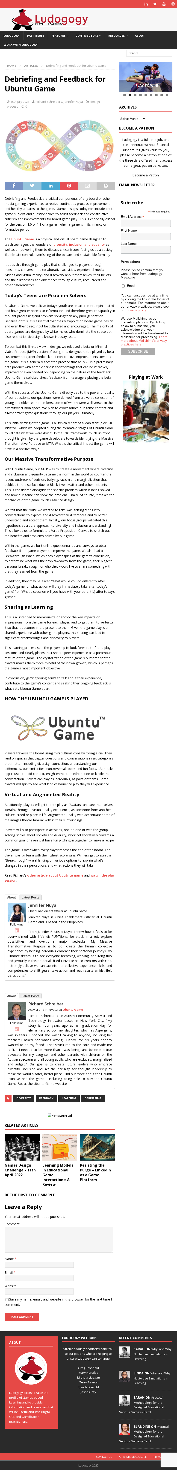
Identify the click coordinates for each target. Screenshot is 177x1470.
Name (10, 1259)
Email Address (132, 217)
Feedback (46, 1098)
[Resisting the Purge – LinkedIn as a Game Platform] (97, 1147)
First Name (129, 230)
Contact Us (104, 1456)
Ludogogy (11, 36)
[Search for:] (149, 53)
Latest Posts (30, 897)
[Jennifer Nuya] (17, 918)
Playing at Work (146, 377)
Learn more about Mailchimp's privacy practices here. (144, 340)
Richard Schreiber (45, 1004)
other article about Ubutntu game (55, 875)
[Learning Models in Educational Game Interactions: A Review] (59, 1147)
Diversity (23, 1098)
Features (58, 36)
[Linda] (124, 1379)
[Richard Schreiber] (17, 1017)
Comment (12, 1224)
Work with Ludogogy (21, 45)
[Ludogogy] (50, 28)
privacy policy (136, 310)
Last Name (129, 243)
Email (9, 1272)
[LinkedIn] (17, 930)
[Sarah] (124, 1355)
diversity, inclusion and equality (79, 244)
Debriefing (93, 1098)
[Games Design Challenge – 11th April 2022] (22, 1147)
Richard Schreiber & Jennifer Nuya (59, 102)
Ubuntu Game (22, 239)
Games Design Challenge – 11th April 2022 (20, 1170)
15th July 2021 (20, 102)
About (140, 36)
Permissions (130, 261)
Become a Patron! (145, 175)
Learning (69, 1098)
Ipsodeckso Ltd (88, 1387)
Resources (116, 36)
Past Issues (35, 36)
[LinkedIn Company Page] (146, 4)
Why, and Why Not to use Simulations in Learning (152, 1354)
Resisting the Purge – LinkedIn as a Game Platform (95, 1172)
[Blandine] (124, 1433)
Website (11, 1286)
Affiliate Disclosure (133, 1456)
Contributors (87, 36)
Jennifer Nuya (42, 905)
